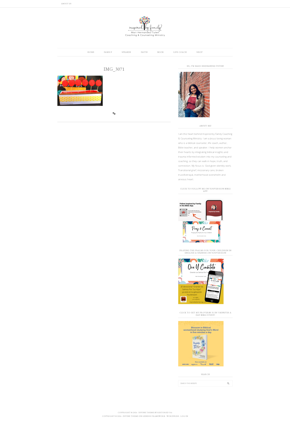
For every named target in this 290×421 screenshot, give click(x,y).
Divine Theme (130, 416)
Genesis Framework (154, 416)
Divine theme (146, 412)
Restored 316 (164, 412)
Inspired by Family (145, 26)
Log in (184, 416)
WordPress (173, 416)
